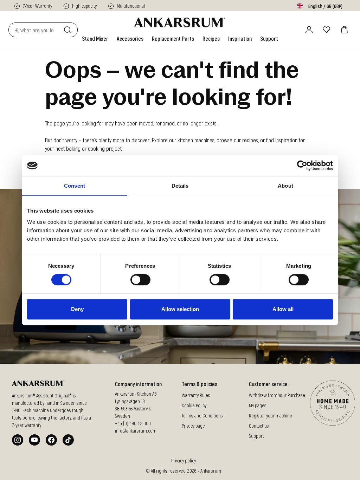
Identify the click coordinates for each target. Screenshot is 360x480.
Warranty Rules (196, 395)
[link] (95, 39)
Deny (77, 309)
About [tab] (285, 186)
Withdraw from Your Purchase (277, 395)
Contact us (259, 426)
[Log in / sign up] (309, 29)
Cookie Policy (194, 405)
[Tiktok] (68, 440)
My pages (257, 405)
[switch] (140, 279)
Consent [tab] (74, 186)
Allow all (283, 309)
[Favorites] (326, 29)
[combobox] (34, 30)
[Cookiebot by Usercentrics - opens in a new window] (302, 165)
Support (256, 436)
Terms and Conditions (202, 416)
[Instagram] (17, 440)
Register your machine (270, 416)
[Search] (68, 30)
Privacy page (193, 426)
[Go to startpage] (179, 22)
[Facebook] (51, 440)
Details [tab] (180, 186)
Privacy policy (183, 460)
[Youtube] (34, 440)
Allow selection (180, 309)
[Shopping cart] (344, 29)
